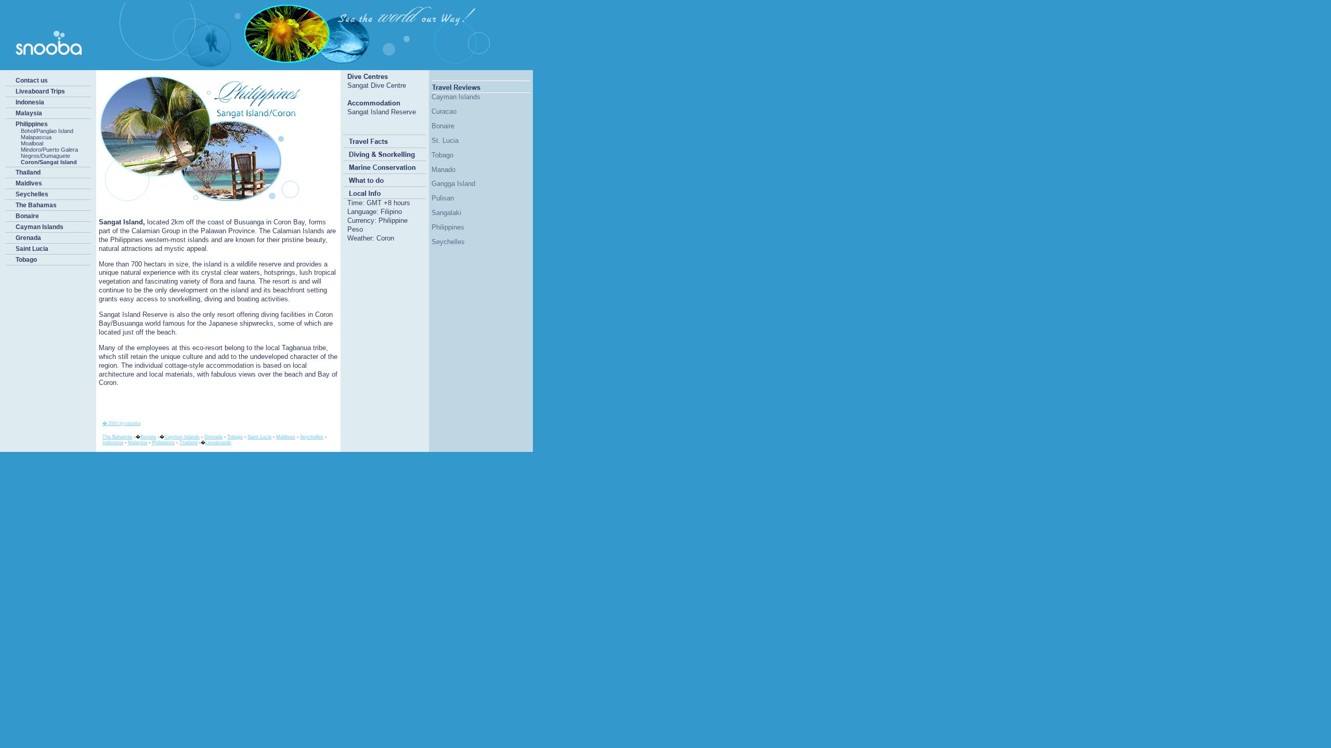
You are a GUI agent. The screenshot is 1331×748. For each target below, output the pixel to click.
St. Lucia (445, 140)
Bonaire (27, 216)
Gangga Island (453, 184)
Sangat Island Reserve (381, 112)
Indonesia (30, 102)
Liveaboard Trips (40, 91)
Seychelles (32, 194)
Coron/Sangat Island (49, 162)
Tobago (26, 259)
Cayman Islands (39, 227)
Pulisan (443, 198)
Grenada (28, 238)
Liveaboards (218, 442)
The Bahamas (36, 205)
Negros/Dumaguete (45, 156)
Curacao (444, 111)
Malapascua (36, 137)
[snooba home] (263, 65)
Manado (443, 169)
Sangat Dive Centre (376, 85)
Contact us (32, 80)
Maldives (29, 183)
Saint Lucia (32, 248)
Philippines (32, 124)
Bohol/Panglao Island (47, 131)
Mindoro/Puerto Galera (49, 149)
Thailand (28, 172)
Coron (385, 238)
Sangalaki (446, 213)
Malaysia (29, 113)
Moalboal (32, 143)
